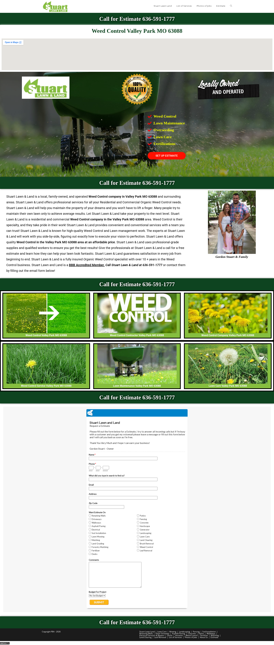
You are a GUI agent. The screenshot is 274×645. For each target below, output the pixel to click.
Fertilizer (204, 635)
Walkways (211, 633)
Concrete (192, 633)
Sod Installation (209, 631)
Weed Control (192, 635)
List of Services (175, 637)
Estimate (214, 637)
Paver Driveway (162, 633)
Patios (201, 633)
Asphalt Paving (178, 633)
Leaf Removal (160, 637)
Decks (170, 635)
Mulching (215, 635)
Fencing (196, 631)
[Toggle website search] (231, 6)
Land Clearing (145, 637)
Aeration (179, 635)
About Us (204, 637)
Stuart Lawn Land (147, 631)
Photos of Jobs (191, 637)
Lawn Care (162, 631)
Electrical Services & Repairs (151, 635)
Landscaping (184, 631)
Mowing (172, 631)
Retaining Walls (146, 633)
